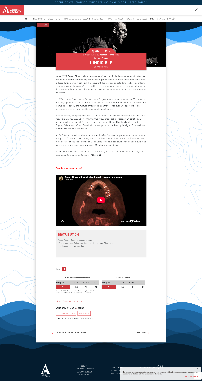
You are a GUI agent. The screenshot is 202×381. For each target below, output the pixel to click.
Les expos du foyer (84, 372)
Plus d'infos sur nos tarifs (69, 301)
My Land (141, 332)
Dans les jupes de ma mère (71, 332)
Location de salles (136, 18)
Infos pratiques (115, 18)
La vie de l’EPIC (117, 367)
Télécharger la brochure (84, 369)
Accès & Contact (117, 370)
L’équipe (84, 366)
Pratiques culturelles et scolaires (83, 18)
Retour (44, 25)
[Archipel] (4, 10)
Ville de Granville (84, 375)
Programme (38, 18)
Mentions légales (117, 373)
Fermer (196, 9)
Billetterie (54, 18)
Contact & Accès (166, 18)
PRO (152, 18)
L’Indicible (101, 62)
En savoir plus (190, 376)
